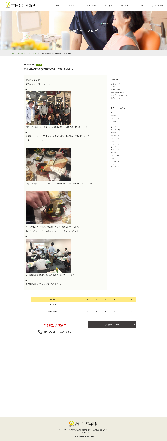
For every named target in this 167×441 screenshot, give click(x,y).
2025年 (113, 115)
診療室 (113, 89)
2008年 (113, 164)
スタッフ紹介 (90, 6)
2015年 (113, 144)
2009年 (113, 161)
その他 (34, 53)
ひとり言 (114, 87)
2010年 (113, 158)
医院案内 (108, 6)
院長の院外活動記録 (118, 92)
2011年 (113, 155)
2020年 (113, 130)
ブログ (140, 6)
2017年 (113, 138)
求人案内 (124, 6)
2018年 (113, 135)
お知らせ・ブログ (23, 53)
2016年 (113, 141)
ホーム (57, 6)
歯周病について (116, 98)
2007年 (113, 167)
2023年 (113, 121)
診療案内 (72, 6)
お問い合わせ (157, 6)
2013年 (113, 150)
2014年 (113, 147)
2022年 (113, 124)
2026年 (113, 113)
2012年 (113, 153)
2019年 (113, 133)
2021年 (113, 127)
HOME (12, 53)
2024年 (113, 118)
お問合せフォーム (112, 325)
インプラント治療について (120, 95)
